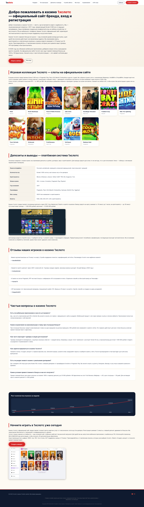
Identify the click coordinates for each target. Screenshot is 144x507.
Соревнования (86, 2)
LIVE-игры (95, 2)
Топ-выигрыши (44, 2)
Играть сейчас (16, 61)
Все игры (77, 2)
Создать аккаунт (132, 2)
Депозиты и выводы (56, 2)
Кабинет (121, 2)
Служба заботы (68, 2)
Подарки (35, 2)
